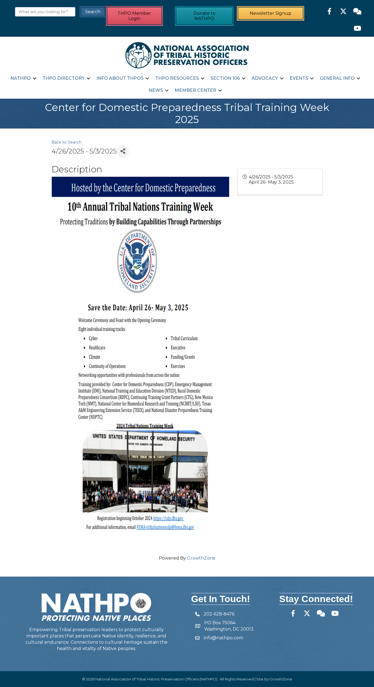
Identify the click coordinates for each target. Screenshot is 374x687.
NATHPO (20, 78)
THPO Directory (63, 78)
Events (299, 78)
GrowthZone (201, 558)
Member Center (195, 90)
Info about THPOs (119, 78)
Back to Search (66, 142)
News (156, 90)
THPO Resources (177, 78)
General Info (337, 78)
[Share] (123, 151)
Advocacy (265, 78)
